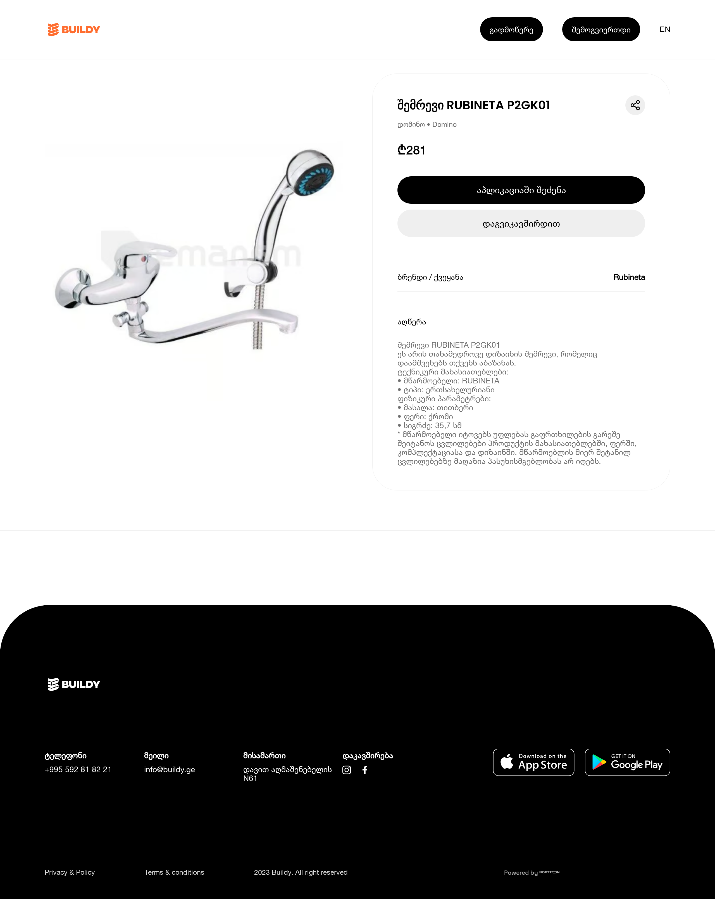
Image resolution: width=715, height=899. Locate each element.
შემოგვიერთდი (601, 29)
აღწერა (411, 321)
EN (664, 29)
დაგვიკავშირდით (521, 223)
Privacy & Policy (70, 872)
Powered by (521, 872)
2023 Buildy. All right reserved (301, 872)
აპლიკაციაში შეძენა (521, 189)
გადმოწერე (511, 29)
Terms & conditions (174, 872)
